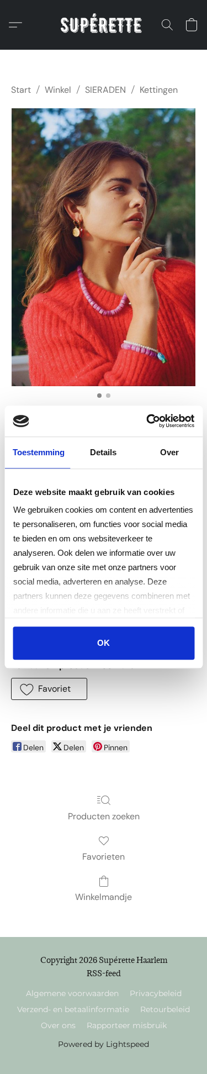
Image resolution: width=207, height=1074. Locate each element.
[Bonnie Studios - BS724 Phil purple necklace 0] (103, 247)
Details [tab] (103, 452)
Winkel (58, 90)
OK (103, 642)
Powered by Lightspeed (103, 1044)
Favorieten (103, 856)
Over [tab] (169, 452)
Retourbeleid (165, 1009)
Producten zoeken (104, 816)
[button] (103, 25)
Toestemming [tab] (39, 452)
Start (21, 90)
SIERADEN (105, 90)
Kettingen (159, 90)
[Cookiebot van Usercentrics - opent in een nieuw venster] (147, 421)
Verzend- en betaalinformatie (73, 1009)
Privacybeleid (156, 993)
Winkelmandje (103, 897)
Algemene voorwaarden (72, 993)
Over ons (58, 1025)
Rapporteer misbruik (127, 1025)
